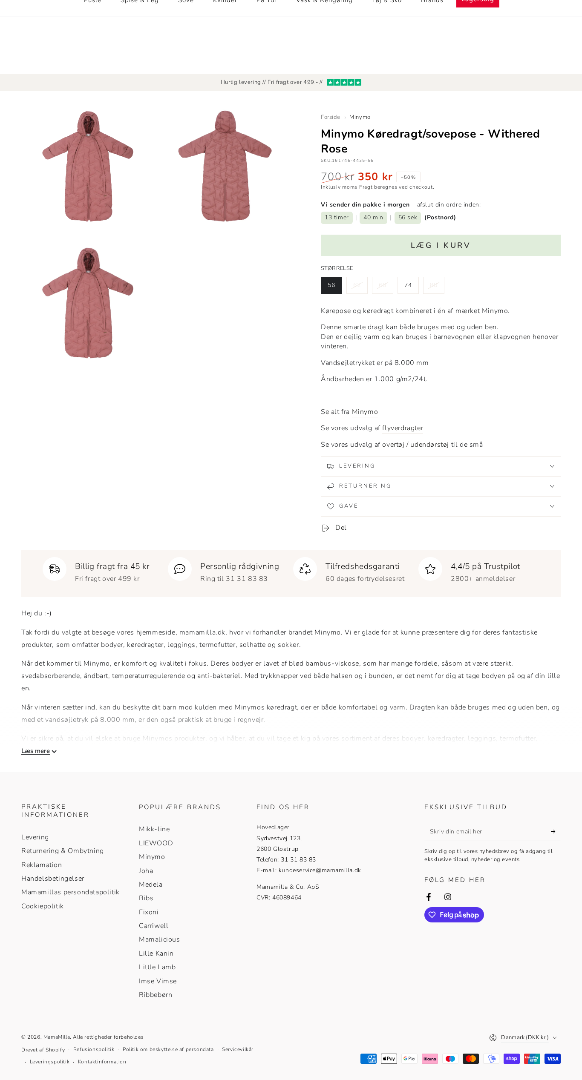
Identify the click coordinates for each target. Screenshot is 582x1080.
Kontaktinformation (102, 1061)
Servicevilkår (238, 1049)
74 (411, 287)
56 (334, 287)
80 (436, 287)
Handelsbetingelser (52, 878)
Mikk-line (154, 829)
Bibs (146, 898)
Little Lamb (157, 967)
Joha (146, 871)
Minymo (360, 117)
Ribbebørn (155, 995)
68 (385, 287)
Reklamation (41, 865)
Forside (330, 117)
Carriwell (153, 926)
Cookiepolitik (42, 906)
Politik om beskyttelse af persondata (168, 1049)
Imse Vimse (158, 981)
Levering (35, 837)
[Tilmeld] (556, 831)
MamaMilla (56, 1037)
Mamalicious (159, 939)
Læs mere (35, 751)
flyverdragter (402, 428)
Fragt (366, 187)
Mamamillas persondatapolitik (70, 892)
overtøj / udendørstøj (415, 444)
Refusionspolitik (94, 1049)
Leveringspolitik (50, 1061)
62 (360, 287)
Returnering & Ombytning (62, 851)
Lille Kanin (156, 953)
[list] (291, 570)
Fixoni (149, 912)
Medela (151, 884)
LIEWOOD (156, 843)
